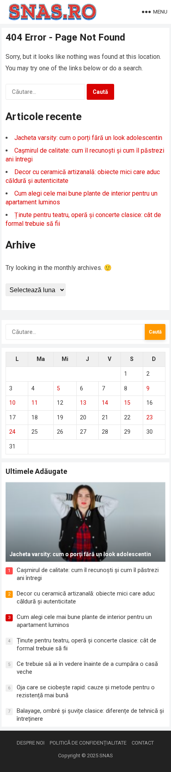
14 (105, 403)
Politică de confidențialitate (88, 743)
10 (12, 403)
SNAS (106, 755)
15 (127, 403)
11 (34, 403)
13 (83, 403)
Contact (143, 743)
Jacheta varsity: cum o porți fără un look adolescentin (88, 138)
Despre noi (31, 743)
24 (12, 432)
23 (149, 417)
